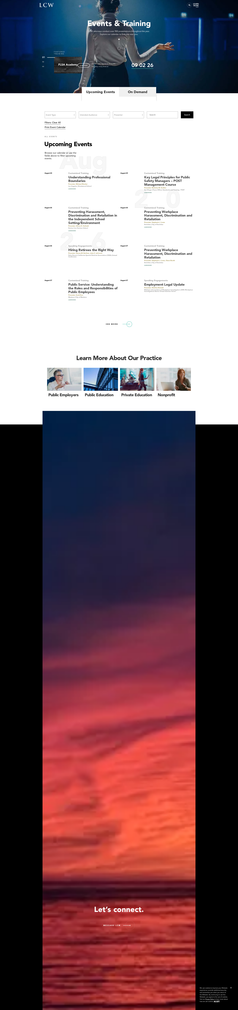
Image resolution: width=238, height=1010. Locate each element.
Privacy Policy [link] (209, 999)
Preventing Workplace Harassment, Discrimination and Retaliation (168, 215)
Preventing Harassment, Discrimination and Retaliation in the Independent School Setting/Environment (92, 217)
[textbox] (51, 115)
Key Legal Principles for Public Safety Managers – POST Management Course (167, 181)
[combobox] (60, 114)
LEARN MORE (84, 65)
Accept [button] (217, 1001)
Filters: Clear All (53, 122)
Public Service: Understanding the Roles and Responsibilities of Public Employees (92, 288)
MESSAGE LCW (112, 925)
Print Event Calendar (55, 127)
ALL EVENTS (51, 136)
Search (187, 115)
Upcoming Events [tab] (100, 92)
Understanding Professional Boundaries (89, 179)
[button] (231, 987)
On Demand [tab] (137, 92)
